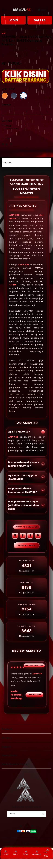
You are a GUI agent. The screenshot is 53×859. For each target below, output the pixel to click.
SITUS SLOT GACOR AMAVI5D (23, 842)
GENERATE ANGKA (26, 545)
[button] (3, 10)
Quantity (6, 104)
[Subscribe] (43, 814)
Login (15, 854)
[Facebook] (3, 144)
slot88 (12, 284)
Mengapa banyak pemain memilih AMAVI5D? (23, 464)
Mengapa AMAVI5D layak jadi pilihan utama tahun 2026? (23, 505)
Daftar (26, 854)
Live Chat (45, 854)
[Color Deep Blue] (14, 96)
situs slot (23, 264)
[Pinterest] (12, 144)
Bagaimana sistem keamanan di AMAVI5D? (22, 490)
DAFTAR (40, 20)
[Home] (22, 10)
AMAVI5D (14, 214)
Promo (5, 854)
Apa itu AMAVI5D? (19, 431)
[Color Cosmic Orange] (5, 96)
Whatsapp (36, 854)
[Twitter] (7, 144)
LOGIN (13, 20)
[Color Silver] (23, 95)
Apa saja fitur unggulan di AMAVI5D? (23, 477)
